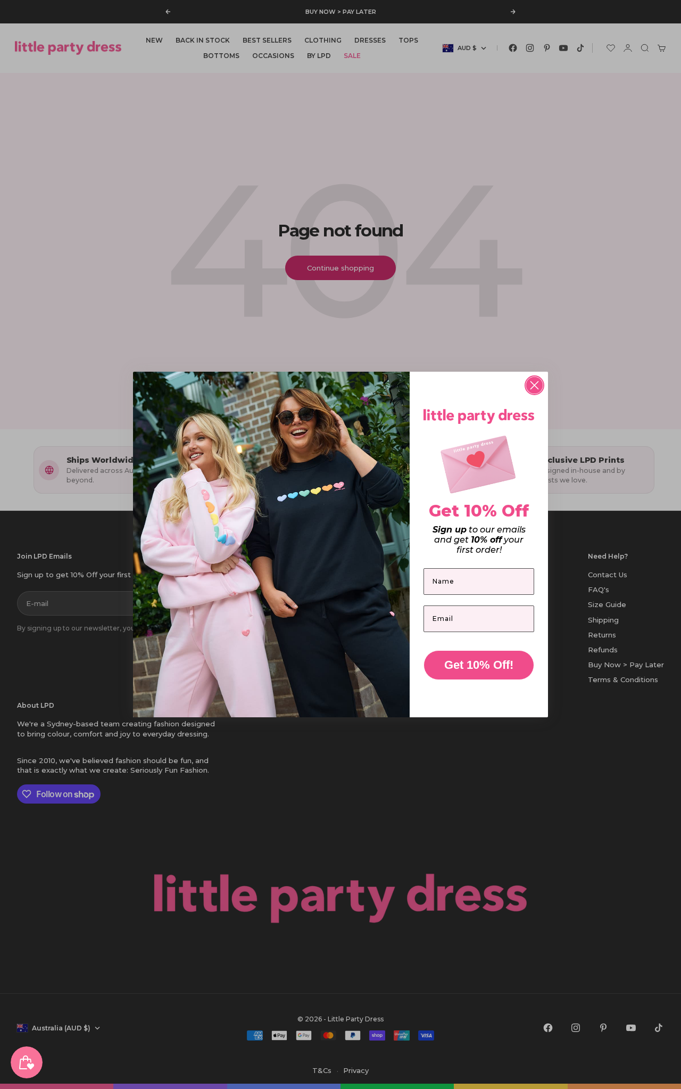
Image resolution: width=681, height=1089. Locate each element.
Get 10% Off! (478, 665)
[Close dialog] (534, 385)
